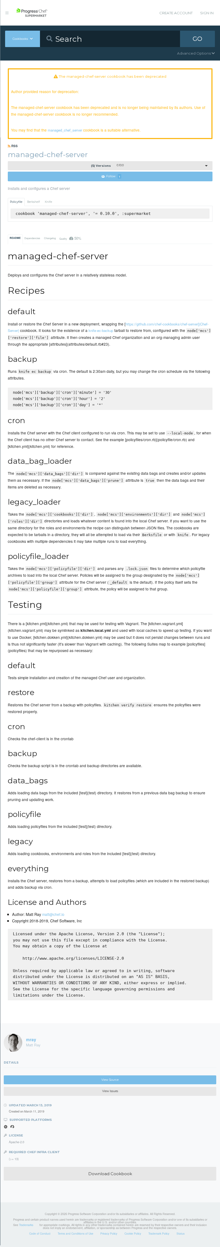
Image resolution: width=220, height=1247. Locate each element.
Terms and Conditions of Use (75, 1233)
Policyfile (16, 202)
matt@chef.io (53, 914)
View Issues (110, 1091)
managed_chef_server (65, 130)
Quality (70, 238)
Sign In (207, 13)
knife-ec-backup (101, 330)
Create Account (176, 13)
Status (181, 1233)
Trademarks (26, 1225)
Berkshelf (33, 202)
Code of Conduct (39, 1233)
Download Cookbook (110, 1173)
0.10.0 (107, 165)
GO (197, 38)
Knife (48, 202)
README (15, 238)
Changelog (50, 238)
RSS (14, 146)
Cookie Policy (132, 1233)
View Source (110, 1080)
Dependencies (32, 238)
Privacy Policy (108, 1233)
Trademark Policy (158, 1233)
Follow (113, 176)
